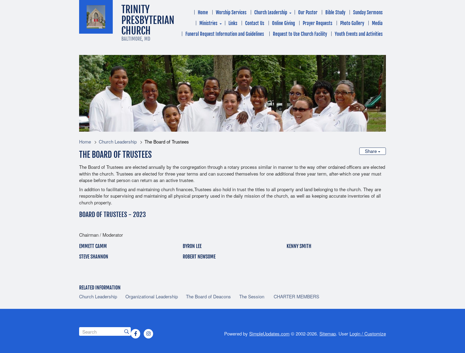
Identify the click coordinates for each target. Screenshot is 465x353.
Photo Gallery (352, 23)
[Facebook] (135, 333)
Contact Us (254, 23)
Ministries (208, 23)
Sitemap (327, 333)
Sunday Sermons (368, 12)
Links (232, 23)
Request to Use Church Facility (300, 34)
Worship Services (231, 12)
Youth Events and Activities (359, 34)
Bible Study (335, 12)
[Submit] (126, 331)
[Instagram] (148, 333)
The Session (251, 296)
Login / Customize (368, 333)
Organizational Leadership (151, 296)
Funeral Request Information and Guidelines (225, 34)
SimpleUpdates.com (269, 333)
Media (377, 23)
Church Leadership (270, 12)
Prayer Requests (317, 23)
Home (203, 12)
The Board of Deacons (208, 296)
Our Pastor (308, 12)
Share (371, 151)
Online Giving (283, 23)
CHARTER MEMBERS (295, 296)
